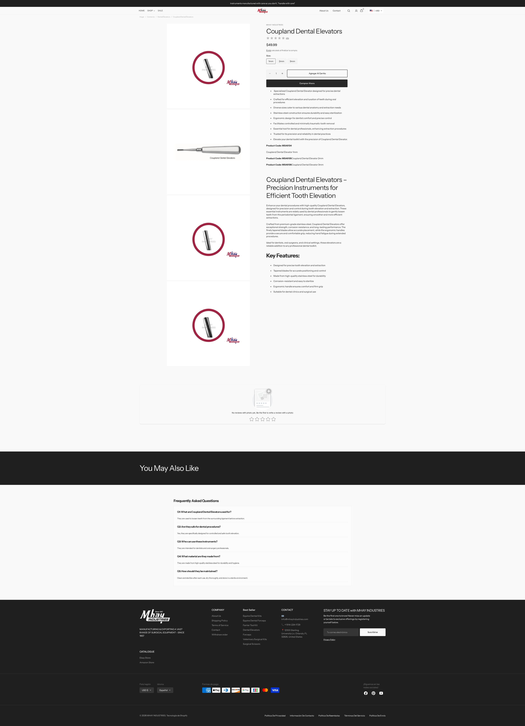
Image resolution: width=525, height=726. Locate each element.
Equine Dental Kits (252, 615)
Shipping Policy (220, 620)
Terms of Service (220, 625)
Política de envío (377, 715)
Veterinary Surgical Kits (255, 639)
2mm (282, 62)
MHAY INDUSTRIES (156, 715)
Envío (268, 50)
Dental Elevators (164, 17)
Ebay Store (145, 657)
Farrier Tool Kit (250, 625)
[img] (275, 39)
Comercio (151, 17)
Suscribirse (373, 632)
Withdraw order (220, 634)
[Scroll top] (522, 723)
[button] (348, 11)
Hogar (142, 17)
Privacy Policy (329, 639)
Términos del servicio (354, 715)
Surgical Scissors (251, 644)
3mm (293, 62)
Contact (216, 630)
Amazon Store (147, 662)
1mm (272, 62)
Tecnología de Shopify (176, 715)
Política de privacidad (275, 715)
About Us (216, 615)
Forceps (247, 634)
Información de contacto (302, 715)
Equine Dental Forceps (254, 620)
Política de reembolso (329, 715)
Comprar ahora (306, 83)
